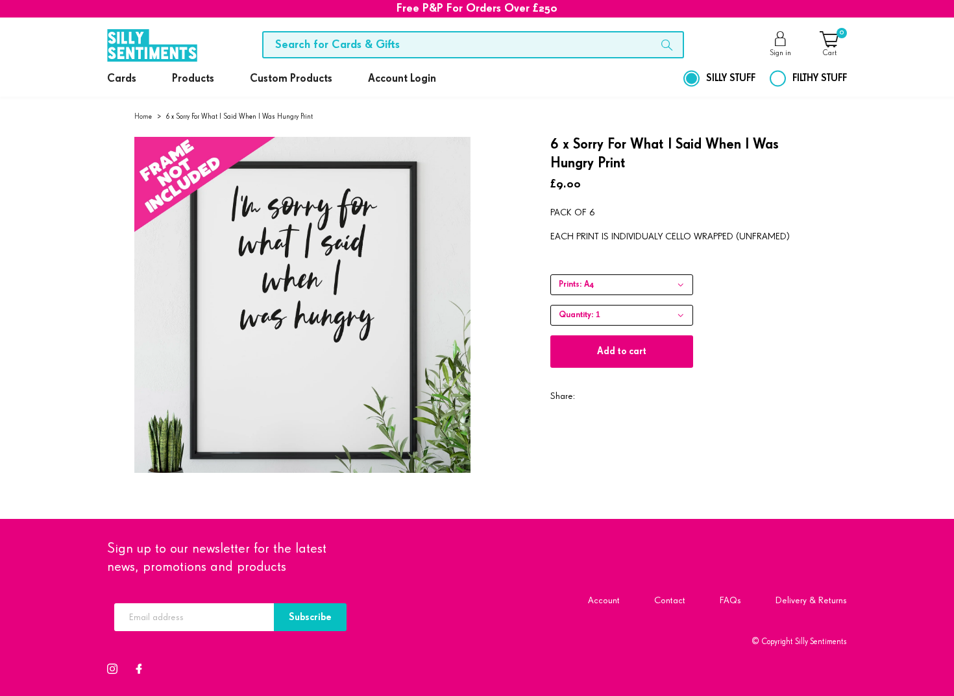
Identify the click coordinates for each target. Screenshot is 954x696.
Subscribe (310, 617)
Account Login (402, 78)
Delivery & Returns (811, 600)
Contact (669, 600)
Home (143, 116)
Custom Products (291, 78)
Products (193, 78)
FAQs (730, 600)
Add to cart (621, 351)
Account (604, 600)
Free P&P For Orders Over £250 (477, 8)
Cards (121, 78)
